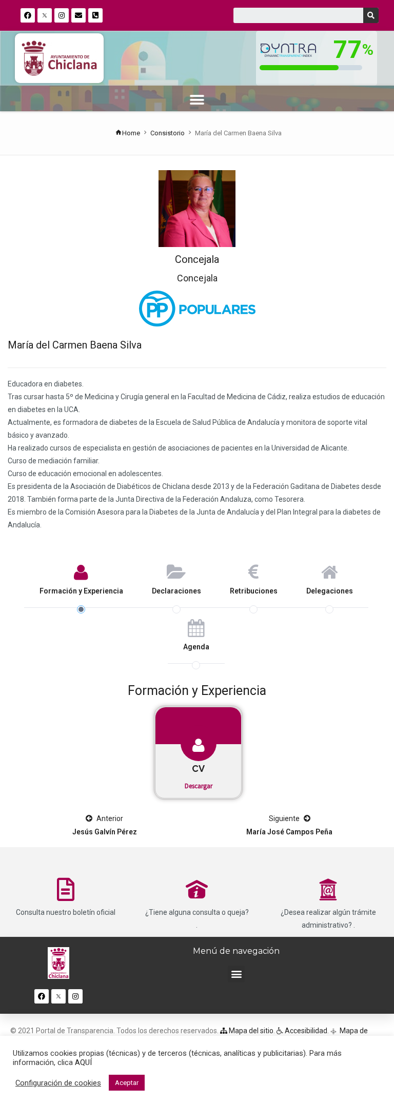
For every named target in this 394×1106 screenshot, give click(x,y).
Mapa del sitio (250, 1031)
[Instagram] (61, 15)
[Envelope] (78, 15)
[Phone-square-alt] (95, 15)
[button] (197, 99)
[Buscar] (371, 15)
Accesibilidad (305, 1031)
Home (131, 133)
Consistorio (167, 133)
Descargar (198, 786)
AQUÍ (83, 1062)
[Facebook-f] (28, 15)
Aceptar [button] (127, 1083)
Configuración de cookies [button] (58, 1083)
